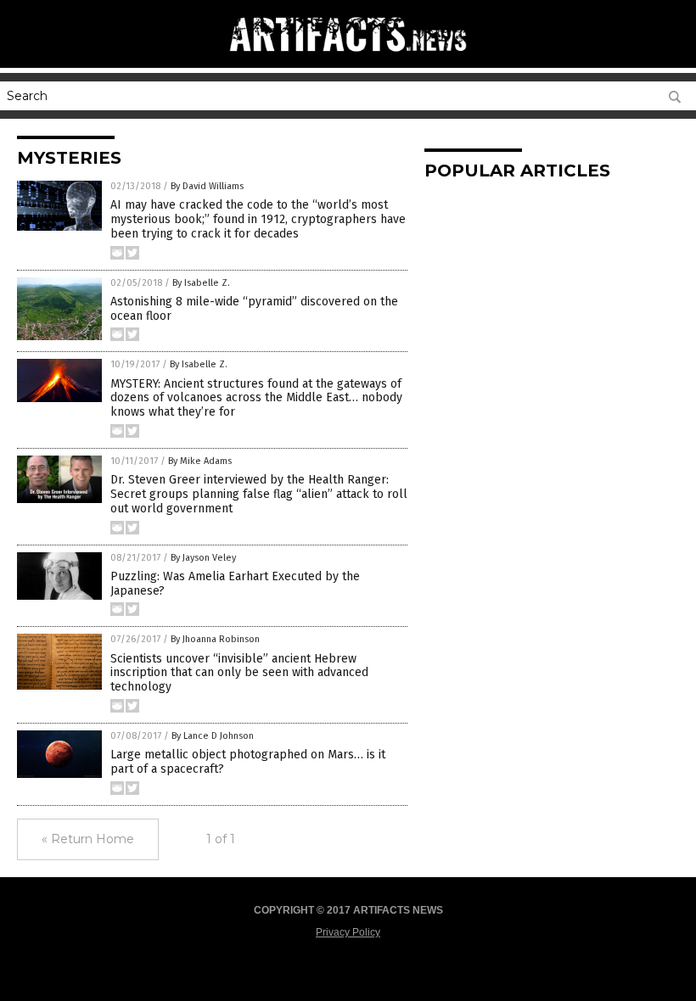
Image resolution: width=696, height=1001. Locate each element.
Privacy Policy (348, 932)
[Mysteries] (348, 59)
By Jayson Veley (203, 557)
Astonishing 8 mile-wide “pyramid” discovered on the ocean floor (254, 308)
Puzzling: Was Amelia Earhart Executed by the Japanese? (235, 583)
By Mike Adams (200, 461)
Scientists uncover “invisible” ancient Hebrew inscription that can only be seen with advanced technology (239, 673)
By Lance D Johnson (212, 735)
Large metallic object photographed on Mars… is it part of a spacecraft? (247, 761)
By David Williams (207, 186)
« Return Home (88, 839)
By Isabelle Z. (201, 282)
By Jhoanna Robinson (215, 639)
